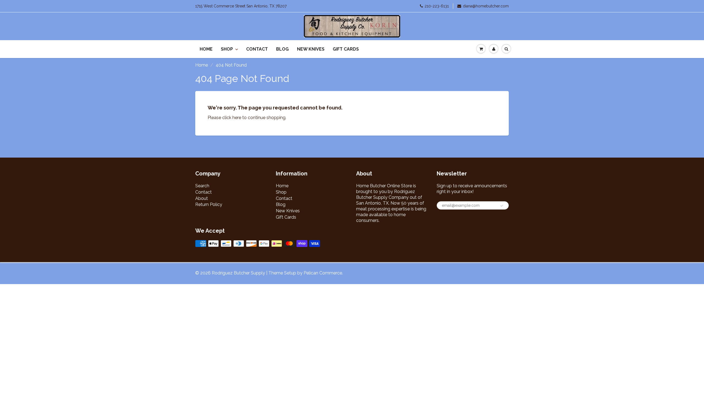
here (236, 117)
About (201, 198)
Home (206, 49)
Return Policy (208, 204)
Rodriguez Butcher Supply (238, 273)
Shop (227, 49)
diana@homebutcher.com (486, 6)
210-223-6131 (437, 6)
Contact (257, 49)
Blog (282, 49)
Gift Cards (346, 49)
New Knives (310, 49)
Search (202, 185)
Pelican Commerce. (323, 273)
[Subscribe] (502, 205)
